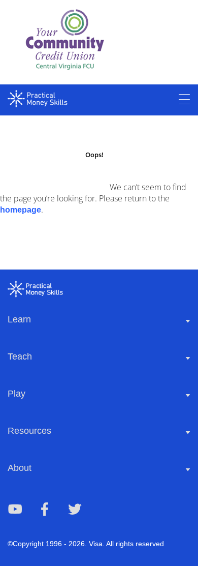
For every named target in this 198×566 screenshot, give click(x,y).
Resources (29, 431)
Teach (20, 356)
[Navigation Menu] (184, 99)
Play (16, 394)
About (19, 468)
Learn (19, 319)
